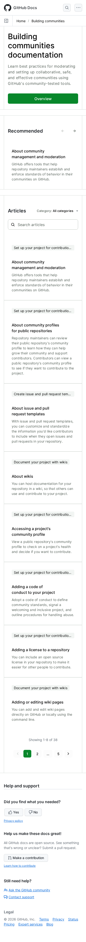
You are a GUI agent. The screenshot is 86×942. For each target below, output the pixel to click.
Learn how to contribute (20, 865)
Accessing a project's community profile (31, 531)
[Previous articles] (63, 131)
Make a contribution (28, 858)
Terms (44, 919)
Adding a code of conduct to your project (33, 589)
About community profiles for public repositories (35, 328)
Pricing (9, 924)
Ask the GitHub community (29, 890)
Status (73, 919)
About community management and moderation (38, 154)
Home (21, 21)
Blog (49, 924)
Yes (16, 812)
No (35, 812)
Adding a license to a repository (41, 649)
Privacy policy (13, 821)
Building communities (48, 21)
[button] (17, 754)
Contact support (21, 897)
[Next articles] (74, 131)
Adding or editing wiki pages (38, 702)
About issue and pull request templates (30, 411)
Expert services (30, 924)
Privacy (58, 919)
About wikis (22, 476)
